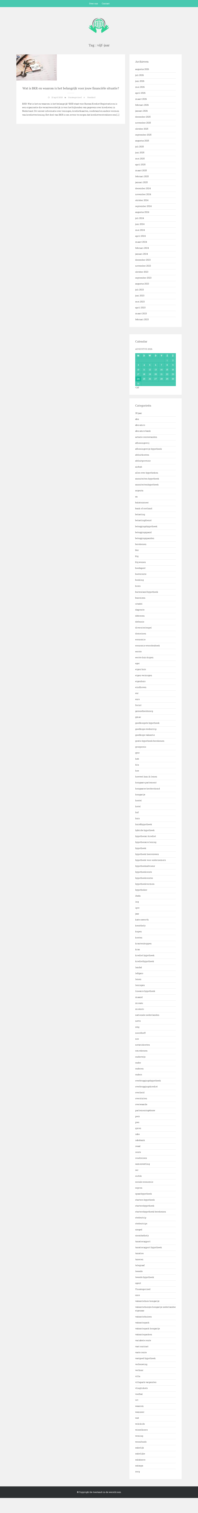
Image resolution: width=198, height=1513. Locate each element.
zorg (137, 1471)
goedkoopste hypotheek (147, 723)
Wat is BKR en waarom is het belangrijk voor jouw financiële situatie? (70, 88)
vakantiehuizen (143, 1316)
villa (137, 1376)
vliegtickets (141, 1388)
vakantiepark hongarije (147, 1328)
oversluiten (141, 1098)
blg (136, 556)
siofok (138, 1176)
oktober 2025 (141, 128)
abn (137, 419)
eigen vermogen (143, 675)
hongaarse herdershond (147, 788)
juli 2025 (139, 146)
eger (137, 663)
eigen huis (140, 669)
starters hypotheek (145, 1199)
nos (137, 1038)
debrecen (140, 615)
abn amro (140, 425)
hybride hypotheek (145, 830)
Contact (106, 3)
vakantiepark (142, 1322)
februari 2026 (142, 105)
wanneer (139, 1412)
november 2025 (143, 122)
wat (137, 1418)
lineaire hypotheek (145, 991)
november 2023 (143, 265)
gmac (138, 717)
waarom (139, 1406)
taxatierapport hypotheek (148, 1247)
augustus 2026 (142, 69)
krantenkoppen (143, 943)
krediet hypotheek (145, 955)
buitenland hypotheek (146, 592)
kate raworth (142, 919)
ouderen (139, 1068)
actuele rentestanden (146, 437)
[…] (117, 114)
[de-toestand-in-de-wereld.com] (99, 23)
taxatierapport (142, 1241)
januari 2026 (141, 110)
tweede (139, 1271)
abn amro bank (143, 431)
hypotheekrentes (144, 878)
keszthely (140, 925)
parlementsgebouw (145, 1110)
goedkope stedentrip (146, 729)
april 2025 (140, 164)
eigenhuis (140, 681)
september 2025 (143, 134)
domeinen (140, 633)
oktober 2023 (141, 271)
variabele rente (143, 1340)
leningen (140, 985)
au (136, 496)
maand (139, 997)
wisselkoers (141, 1429)
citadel (138, 603)
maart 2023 (141, 313)
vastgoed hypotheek (145, 1358)
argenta (139, 490)
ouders (138, 1074)
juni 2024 (140, 224)
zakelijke (140, 1453)
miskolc (139, 1009)
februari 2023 (142, 319)
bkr (137, 550)
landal (138, 967)
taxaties (139, 1253)
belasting (140, 514)
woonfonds (141, 1441)
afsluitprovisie (143, 460)
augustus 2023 (142, 283)
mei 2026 (140, 87)
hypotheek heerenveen (147, 854)
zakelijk (139, 1447)
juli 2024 (139, 218)
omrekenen (141, 1050)
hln (137, 764)
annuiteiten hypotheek (147, 478)
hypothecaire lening (145, 842)
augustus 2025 (142, 140)
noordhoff (140, 1033)
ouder (138, 1062)
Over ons (93, 3)
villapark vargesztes (145, 1382)
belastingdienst (143, 520)
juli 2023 (139, 289)
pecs (137, 1116)
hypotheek (140, 848)
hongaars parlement (146, 782)
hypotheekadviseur (145, 866)
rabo (137, 1134)
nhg (137, 1027)
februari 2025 (142, 176)
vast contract (141, 1346)
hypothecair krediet (145, 836)
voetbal (139, 1394)
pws (137, 1122)
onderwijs (140, 1056)
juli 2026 (139, 75)
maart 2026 (141, 99)
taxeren (139, 1259)
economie (140, 639)
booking (139, 580)
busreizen (140, 597)
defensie (139, 621)
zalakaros (140, 1459)
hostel (138, 800)
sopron (138, 1187)
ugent (138, 1283)
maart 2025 (141, 170)
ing (137, 901)
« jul (137, 387)
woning (139, 1435)
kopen (138, 931)
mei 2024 (140, 230)
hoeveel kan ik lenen (146, 776)
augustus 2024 (142, 212)
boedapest (140, 568)
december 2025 (143, 116)
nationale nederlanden (147, 1015)
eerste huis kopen (144, 657)
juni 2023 (139, 295)
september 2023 (143, 277)
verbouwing (141, 1364)
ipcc (137, 907)
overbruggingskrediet (146, 1086)
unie (137, 1295)
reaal (138, 1146)
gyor (137, 752)
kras (137, 949)
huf (137, 812)
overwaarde (141, 1104)
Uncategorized (75, 97)
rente (138, 1152)
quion (138, 1128)
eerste (138, 651)
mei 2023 (140, 301)
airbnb (138, 466)
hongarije (140, 794)
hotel (138, 806)
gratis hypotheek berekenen (149, 741)
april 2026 (140, 93)
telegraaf (140, 1265)
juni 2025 (139, 152)
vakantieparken (143, 1334)
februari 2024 (142, 248)
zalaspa (139, 1465)
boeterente (140, 574)
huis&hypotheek (143, 824)
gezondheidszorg (144, 711)
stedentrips (141, 1223)
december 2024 (143, 188)
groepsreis (140, 746)
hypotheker (141, 889)
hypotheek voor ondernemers (150, 860)
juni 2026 (139, 81)
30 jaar (138, 413)
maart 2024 (141, 242)
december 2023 (143, 259)
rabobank (140, 1140)
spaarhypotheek (143, 1193)
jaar (137, 913)
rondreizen (141, 1158)
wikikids (140, 1423)
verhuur (139, 1370)
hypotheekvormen (145, 884)
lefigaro (139, 973)
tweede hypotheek (144, 1277)
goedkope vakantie (145, 735)
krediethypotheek (144, 961)
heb (137, 758)
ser (136, 1170)
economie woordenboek (147, 645)
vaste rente (141, 1352)
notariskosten (142, 1044)
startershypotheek (144, 1205)
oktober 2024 (141, 200)
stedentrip (140, 1217)
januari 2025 (141, 182)
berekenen (140, 544)
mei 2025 (140, 158)
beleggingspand (143, 532)
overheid (140, 1092)
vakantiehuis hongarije (147, 1301)
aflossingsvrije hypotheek (148, 448)
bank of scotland (143, 508)
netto (138, 1021)
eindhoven (140, 687)
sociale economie (144, 1181)
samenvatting (142, 1164)
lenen (138, 979)
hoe (137, 770)
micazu (139, 1003)
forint (138, 705)
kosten (138, 937)
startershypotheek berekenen (150, 1211)
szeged (138, 1229)
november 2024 (143, 194)
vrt (136, 1400)
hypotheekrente (143, 872)
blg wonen (140, 562)
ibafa (137, 895)
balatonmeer (142, 502)
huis (137, 818)
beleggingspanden (144, 538)
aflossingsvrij (142, 443)
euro (137, 699)
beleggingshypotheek (146, 526)
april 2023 (140, 307)
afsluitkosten (142, 454)
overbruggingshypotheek (148, 1080)
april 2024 (140, 236)
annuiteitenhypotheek (147, 484)
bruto (138, 586)
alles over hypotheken (146, 472)
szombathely (142, 1235)
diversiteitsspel (143, 627)
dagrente (140, 609)
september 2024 (143, 206)
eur (137, 693)
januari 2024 (141, 254)
